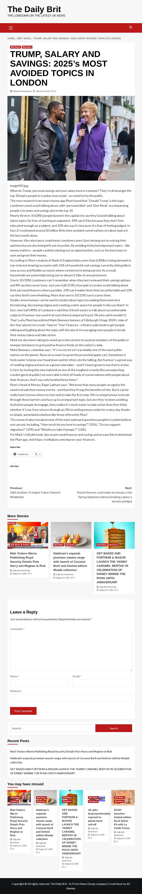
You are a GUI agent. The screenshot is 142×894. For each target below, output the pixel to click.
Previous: (35, 492)
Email (77, 676)
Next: (104, 495)
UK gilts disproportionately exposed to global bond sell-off (99, 817)
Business (27, 47)
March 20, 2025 (43, 91)
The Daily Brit (34, 9)
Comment (17, 628)
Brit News (15, 47)
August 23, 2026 (19, 574)
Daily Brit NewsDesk (22, 91)
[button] (10, 27)
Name (14, 676)
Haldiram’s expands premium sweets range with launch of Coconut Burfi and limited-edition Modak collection (70, 562)
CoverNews (115, 883)
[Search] (131, 27)
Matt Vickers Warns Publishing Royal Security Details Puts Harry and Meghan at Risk (61, 751)
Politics (26, 545)
